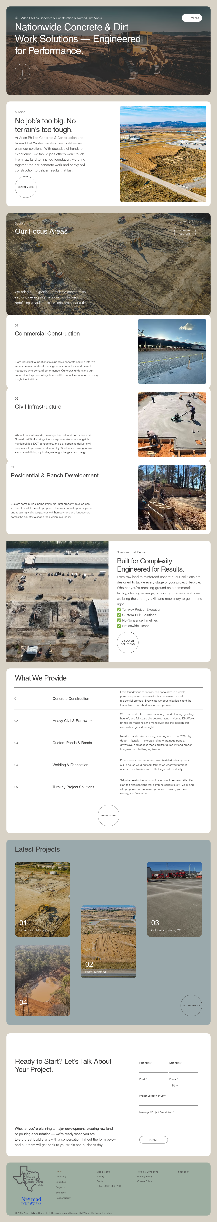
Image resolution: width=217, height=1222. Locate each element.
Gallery (100, 1176)
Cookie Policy (144, 1181)
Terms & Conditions (148, 1171)
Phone (173, 1079)
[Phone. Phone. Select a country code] (174, 1086)
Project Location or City (152, 1095)
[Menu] (187, 18)
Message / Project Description (156, 1112)
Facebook (183, 1171)
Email (143, 1079)
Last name (175, 1062)
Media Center (104, 1171)
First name (145, 1062)
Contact (101, 1181)
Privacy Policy (144, 1176)
